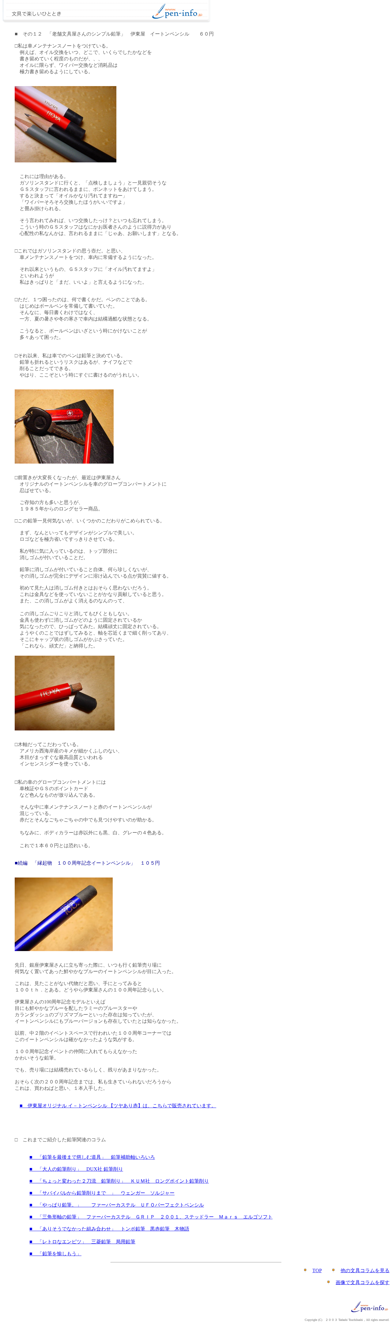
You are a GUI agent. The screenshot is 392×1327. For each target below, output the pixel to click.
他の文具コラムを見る (365, 1270)
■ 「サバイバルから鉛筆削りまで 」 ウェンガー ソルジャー (102, 1193)
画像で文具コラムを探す (363, 1282)
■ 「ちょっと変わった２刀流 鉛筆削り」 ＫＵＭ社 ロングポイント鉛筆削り (119, 1181)
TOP (317, 1270)
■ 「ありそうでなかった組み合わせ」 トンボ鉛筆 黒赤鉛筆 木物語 (109, 1228)
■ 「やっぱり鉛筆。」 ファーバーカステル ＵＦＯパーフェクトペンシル (116, 1205)
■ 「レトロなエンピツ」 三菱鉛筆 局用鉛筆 (82, 1241)
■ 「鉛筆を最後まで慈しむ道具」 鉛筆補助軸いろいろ (92, 1157)
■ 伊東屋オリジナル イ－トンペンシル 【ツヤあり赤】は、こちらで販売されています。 (118, 1105)
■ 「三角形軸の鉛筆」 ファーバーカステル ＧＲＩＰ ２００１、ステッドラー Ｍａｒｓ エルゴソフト (151, 1216)
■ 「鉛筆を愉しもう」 (55, 1253)
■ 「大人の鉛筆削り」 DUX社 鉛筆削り (76, 1169)
